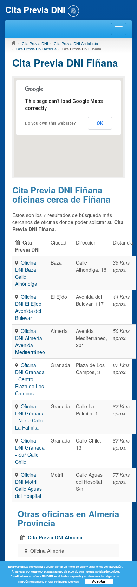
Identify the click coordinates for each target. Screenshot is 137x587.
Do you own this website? (50, 123)
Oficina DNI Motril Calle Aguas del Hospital (28, 485)
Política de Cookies (66, 581)
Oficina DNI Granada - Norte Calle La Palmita (30, 417)
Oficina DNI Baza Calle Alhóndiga (26, 273)
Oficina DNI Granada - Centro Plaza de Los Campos (30, 379)
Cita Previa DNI (35, 43)
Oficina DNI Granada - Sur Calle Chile (30, 451)
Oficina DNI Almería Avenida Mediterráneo (30, 341)
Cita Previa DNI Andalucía (76, 43)
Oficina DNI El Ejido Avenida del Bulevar (28, 307)
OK (100, 123)
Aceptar (98, 581)
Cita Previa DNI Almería (36, 48)
